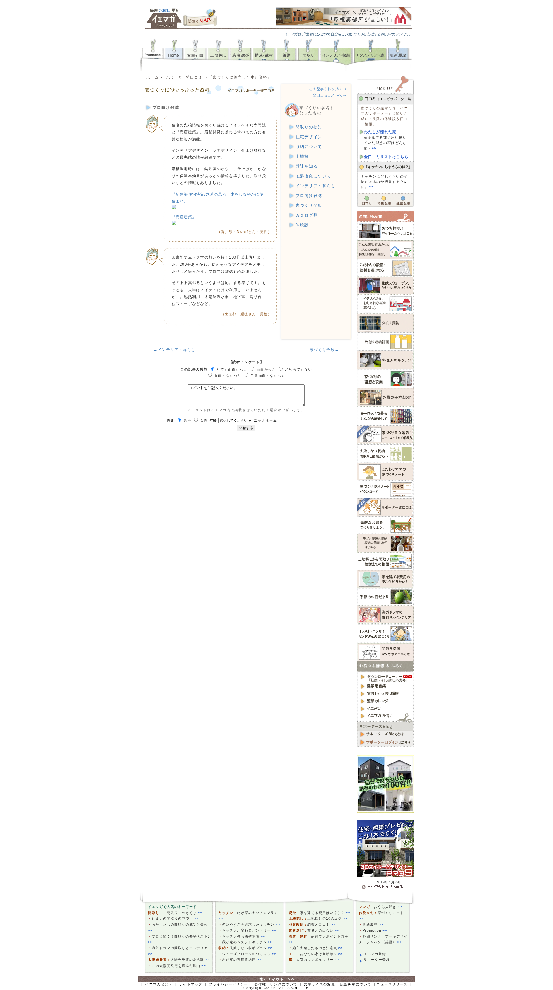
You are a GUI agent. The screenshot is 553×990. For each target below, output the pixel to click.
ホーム (152, 77)
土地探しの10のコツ (327, 919)
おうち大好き (388, 907)
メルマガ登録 (374, 954)
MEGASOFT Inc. (294, 988)
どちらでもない (298, 369)
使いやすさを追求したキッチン (251, 925)
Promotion (375, 930)
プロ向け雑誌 (309, 196)
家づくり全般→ (324, 350)
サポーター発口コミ (183, 77)
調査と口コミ (321, 925)
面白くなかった (228, 375)
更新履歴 (373, 925)
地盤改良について (314, 176)
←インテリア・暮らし (175, 350)
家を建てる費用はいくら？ (325, 913)
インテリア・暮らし (316, 186)
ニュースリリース (392, 984)
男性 (187, 420)
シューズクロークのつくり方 (249, 954)
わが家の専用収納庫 (242, 960)
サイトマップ (190, 984)
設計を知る (307, 166)
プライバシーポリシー (228, 984)
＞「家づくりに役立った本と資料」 (238, 77)
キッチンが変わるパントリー (249, 930)
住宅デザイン (309, 137)
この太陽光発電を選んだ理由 (179, 966)
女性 (204, 420)
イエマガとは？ (159, 984)
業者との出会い (323, 930)
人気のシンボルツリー (317, 960)
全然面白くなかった (267, 375)
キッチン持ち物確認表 (243, 936)
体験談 (302, 225)
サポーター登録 (376, 960)
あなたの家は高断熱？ (321, 954)
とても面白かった (232, 369)
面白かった (266, 369)
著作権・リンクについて (276, 984)
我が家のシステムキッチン (247, 942)
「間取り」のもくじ (182, 913)
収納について (309, 147)
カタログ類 (307, 215)
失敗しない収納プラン (251, 948)
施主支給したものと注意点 (317, 948)
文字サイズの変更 (319, 984)
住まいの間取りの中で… (175, 919)
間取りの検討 (309, 127)
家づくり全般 (309, 205)
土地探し (304, 156)
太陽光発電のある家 (190, 960)
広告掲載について (356, 984)
